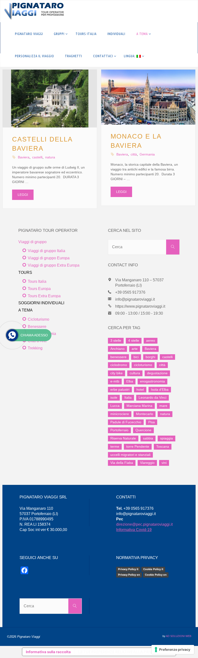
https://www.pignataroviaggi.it (140, 306)
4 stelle (133, 340)
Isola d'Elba (160, 389)
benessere (118, 357)
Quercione (143, 430)
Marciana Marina (139, 406)
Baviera (23, 157)
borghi (150, 357)
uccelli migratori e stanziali (130, 455)
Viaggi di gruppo (32, 242)
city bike (116, 373)
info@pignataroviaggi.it (135, 299)
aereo (150, 340)
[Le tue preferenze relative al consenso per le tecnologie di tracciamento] (172, 649)
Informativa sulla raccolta (48, 652)
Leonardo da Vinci (152, 397)
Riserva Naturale (123, 438)
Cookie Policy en (156, 574)
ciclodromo (118, 365)
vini (164, 463)
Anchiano (117, 349)
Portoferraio (119, 430)
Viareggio (147, 463)
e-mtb (114, 381)
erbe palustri (119, 389)
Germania (147, 154)
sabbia (148, 438)
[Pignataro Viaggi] (34, 11)
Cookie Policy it (153, 569)
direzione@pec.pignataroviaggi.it (144, 524)
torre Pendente (137, 446)
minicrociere (119, 414)
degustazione (157, 373)
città (134, 154)
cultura (135, 373)
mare (163, 406)
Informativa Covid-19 (134, 530)
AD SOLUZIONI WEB (178, 636)
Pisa (151, 422)
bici (136, 357)
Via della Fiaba (121, 463)
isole (113, 397)
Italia (128, 397)
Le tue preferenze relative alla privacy (119, 652)
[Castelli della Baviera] (50, 98)
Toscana (162, 446)
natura (50, 157)
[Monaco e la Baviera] (148, 97)
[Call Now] (12, 335)
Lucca (115, 406)
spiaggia (166, 438)
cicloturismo (143, 365)
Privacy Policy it (128, 569)
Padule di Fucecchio (125, 422)
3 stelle (115, 340)
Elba (129, 381)
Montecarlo (144, 414)
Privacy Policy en (129, 574)
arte (135, 349)
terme (114, 446)
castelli (37, 157)
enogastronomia (152, 381)
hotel (140, 389)
